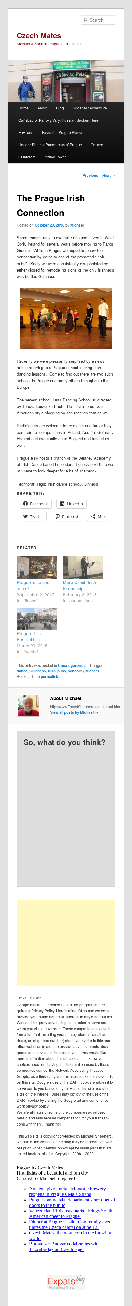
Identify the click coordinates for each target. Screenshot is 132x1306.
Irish (52, 671)
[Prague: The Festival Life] (37, 619)
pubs (61, 671)
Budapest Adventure (90, 107)
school (74, 671)
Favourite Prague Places (62, 132)
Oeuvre (97, 144)
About (42, 107)
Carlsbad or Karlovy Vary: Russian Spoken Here (58, 120)
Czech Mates (39, 35)
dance (22, 671)
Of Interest (26, 156)
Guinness (37, 671)
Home (23, 107)
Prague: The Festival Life (29, 636)
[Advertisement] (73, 943)
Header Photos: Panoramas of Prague (50, 144)
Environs (25, 132)
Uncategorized (70, 665)
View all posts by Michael (74, 712)
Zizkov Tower (55, 156)
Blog (60, 107)
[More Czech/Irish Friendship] (83, 567)
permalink (49, 676)
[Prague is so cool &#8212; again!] (37, 567)
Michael (77, 225)
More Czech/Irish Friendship (79, 585)
